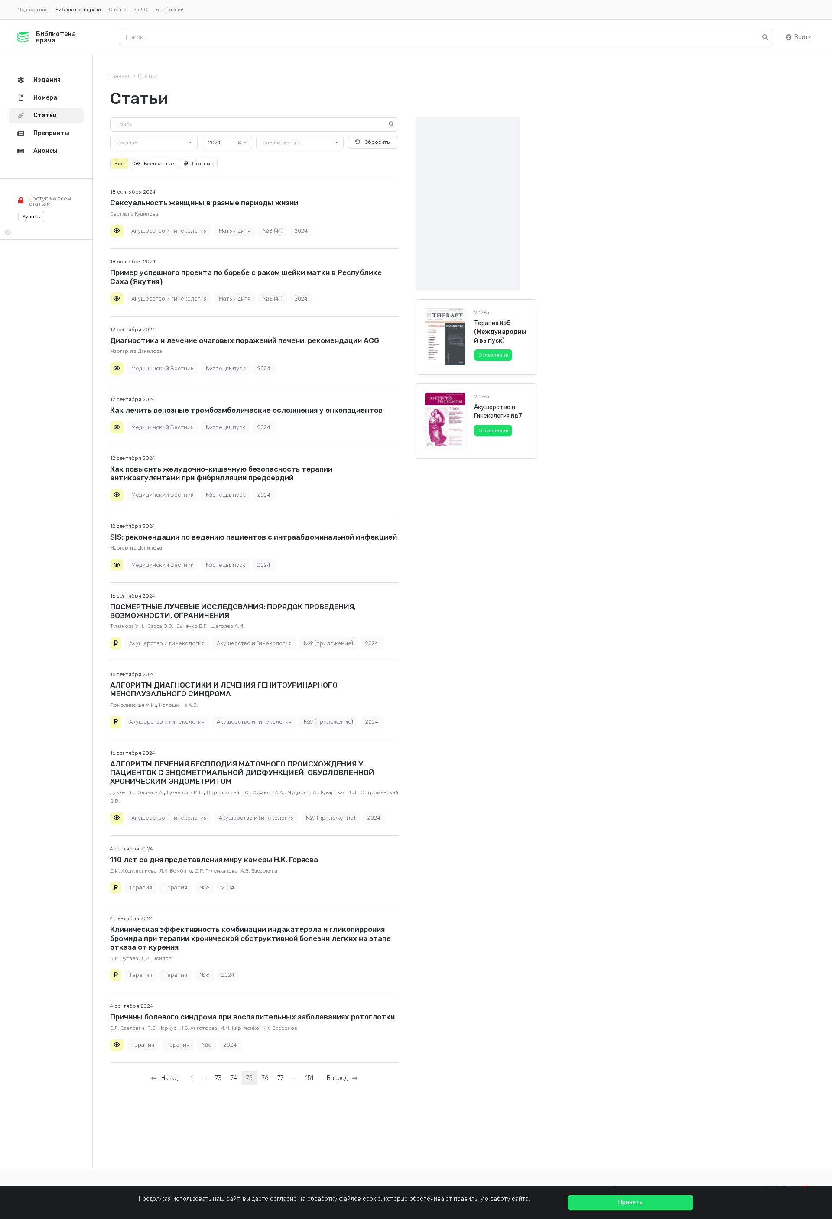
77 (280, 1078)
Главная (120, 76)
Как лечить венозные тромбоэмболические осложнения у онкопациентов (246, 410)
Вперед (339, 1078)
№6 (204, 887)
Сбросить (377, 142)
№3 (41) (273, 230)
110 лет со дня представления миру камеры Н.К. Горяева (214, 859)
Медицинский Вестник (162, 368)
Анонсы (45, 151)
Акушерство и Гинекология (254, 643)
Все (119, 164)
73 (218, 1078)
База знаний (169, 9)
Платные (202, 164)
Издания (47, 80)
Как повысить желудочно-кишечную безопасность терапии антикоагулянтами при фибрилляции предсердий (221, 473)
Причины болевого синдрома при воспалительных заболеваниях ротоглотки (252, 1016)
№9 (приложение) (328, 643)
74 (234, 1078)
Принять (630, 1202)
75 (249, 1078)
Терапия (140, 887)
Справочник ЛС (128, 9)
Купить (31, 216)
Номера (45, 97)
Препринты (51, 133)
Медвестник (32, 9)
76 (265, 1078)
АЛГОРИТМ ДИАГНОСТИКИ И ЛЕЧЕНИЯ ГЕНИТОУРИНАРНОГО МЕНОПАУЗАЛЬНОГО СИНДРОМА (224, 689)
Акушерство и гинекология (169, 230)
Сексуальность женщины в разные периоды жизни (204, 202)
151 (309, 1078)
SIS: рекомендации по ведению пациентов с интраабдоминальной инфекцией (253, 537)
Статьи (147, 76)
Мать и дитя (234, 230)
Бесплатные (159, 164)
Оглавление (493, 355)
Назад (168, 1078)
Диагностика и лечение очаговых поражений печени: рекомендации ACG (244, 340)
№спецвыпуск (225, 368)
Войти (803, 37)
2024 (301, 230)
